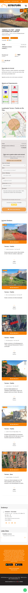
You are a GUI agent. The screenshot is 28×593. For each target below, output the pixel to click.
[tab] (21, 10)
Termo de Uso (14, 569)
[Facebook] (6, 523)
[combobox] (14, 165)
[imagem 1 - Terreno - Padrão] (14, 232)
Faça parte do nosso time (8, 535)
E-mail (3, 178)
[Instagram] (9, 523)
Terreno (3, 33)
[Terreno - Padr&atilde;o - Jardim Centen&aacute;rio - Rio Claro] (10, 5)
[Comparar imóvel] (25, 227)
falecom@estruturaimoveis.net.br (12, 518)
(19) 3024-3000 (8, 516)
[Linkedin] (12, 523)
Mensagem (4, 188)
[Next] (24, 277)
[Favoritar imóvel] (25, 225)
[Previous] (3, 277)
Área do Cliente (7, 1)
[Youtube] (15, 523)
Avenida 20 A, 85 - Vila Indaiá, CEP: (15, 513)
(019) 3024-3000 (15, 1)
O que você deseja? (6, 163)
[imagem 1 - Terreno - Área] (14, 460)
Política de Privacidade (14, 568)
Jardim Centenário (13, 33)
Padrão (6, 33)
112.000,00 (23, 44)
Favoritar (6, 37)
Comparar (15, 37)
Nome (3, 167)
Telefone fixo (6, 183)
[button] (21, 1)
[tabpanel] (14, 18)
